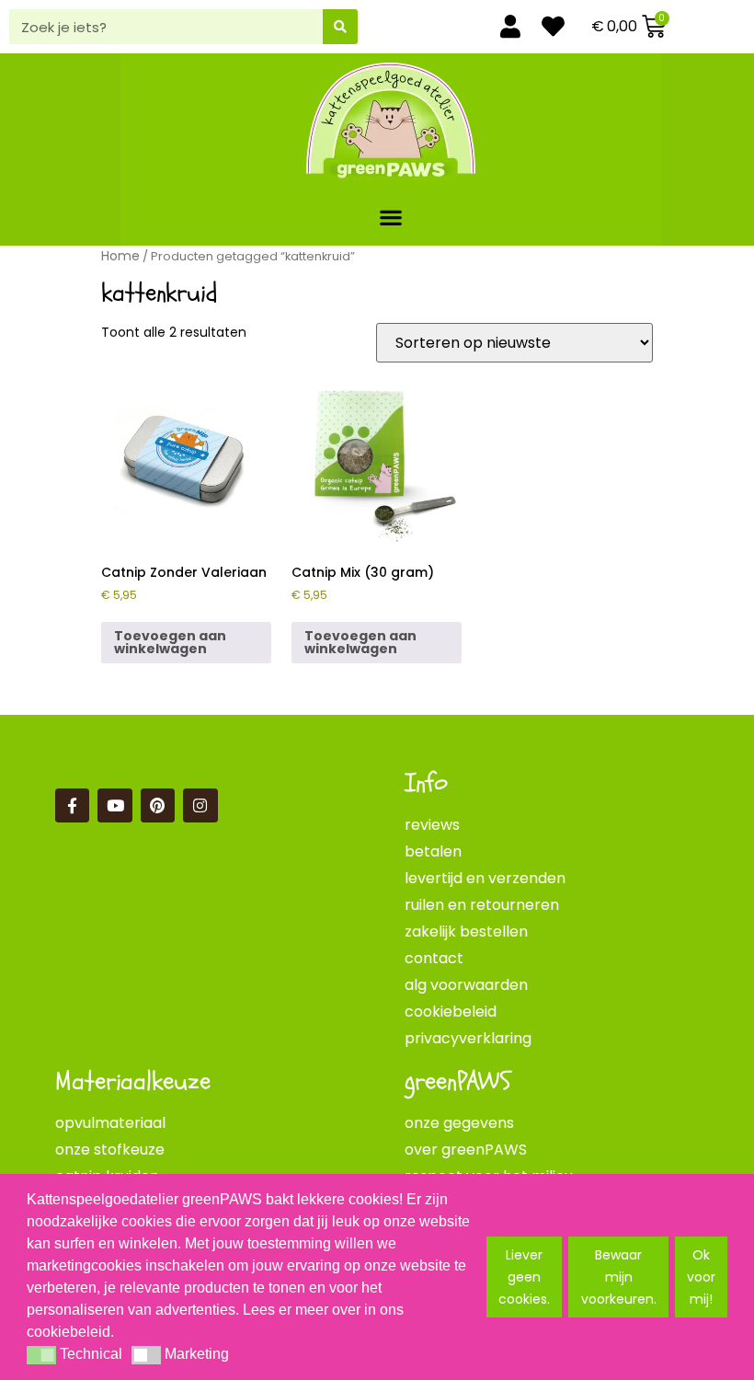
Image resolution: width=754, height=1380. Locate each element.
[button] (391, 217)
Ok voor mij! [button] (701, 1277)
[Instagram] (200, 805)
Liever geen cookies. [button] (524, 1277)
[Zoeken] (340, 26)
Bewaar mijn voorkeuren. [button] (619, 1277)
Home (120, 256)
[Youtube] (114, 805)
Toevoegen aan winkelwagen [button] (170, 642)
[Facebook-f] (72, 805)
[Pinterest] (158, 805)
